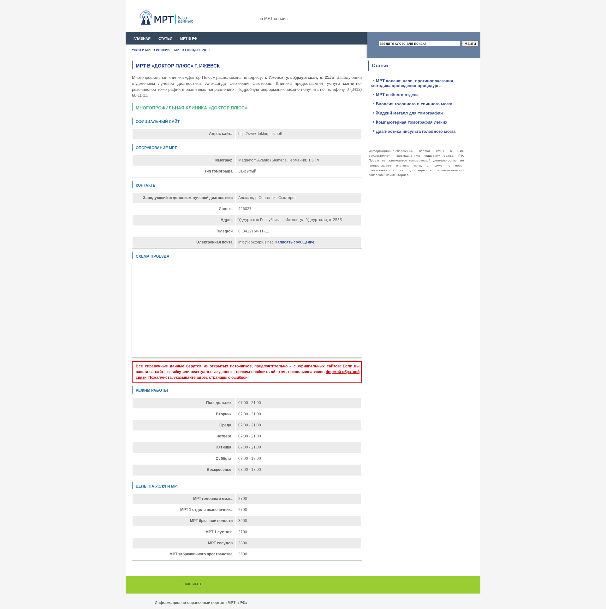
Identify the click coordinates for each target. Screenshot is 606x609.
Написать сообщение (294, 242)
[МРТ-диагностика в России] (177, 17)
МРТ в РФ (188, 38)
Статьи (165, 38)
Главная (142, 38)
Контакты (193, 584)
